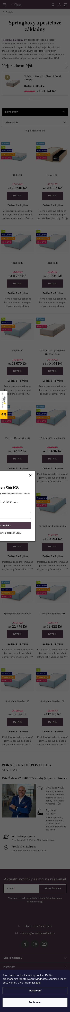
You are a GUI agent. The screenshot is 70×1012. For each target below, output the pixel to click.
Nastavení (35, 990)
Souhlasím (35, 1002)
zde (38, 982)
